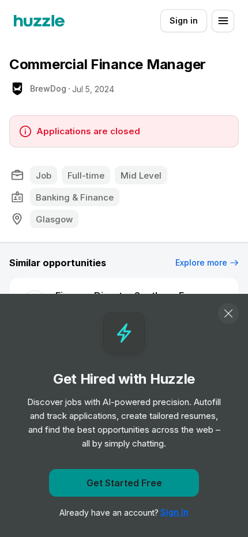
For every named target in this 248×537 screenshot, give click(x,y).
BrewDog (48, 88)
